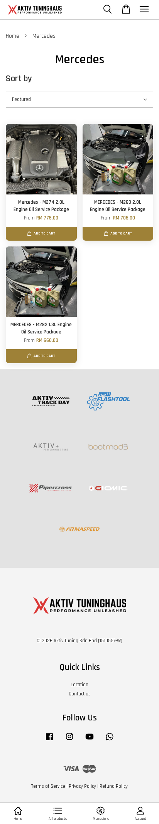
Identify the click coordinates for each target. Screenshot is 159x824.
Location (79, 685)
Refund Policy (114, 786)
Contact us (80, 694)
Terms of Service (48, 786)
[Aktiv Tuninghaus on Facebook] (49, 740)
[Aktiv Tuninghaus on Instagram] (69, 740)
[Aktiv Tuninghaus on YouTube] (89, 740)
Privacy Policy (82, 786)
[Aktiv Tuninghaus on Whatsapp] (109, 740)
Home (12, 36)
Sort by (19, 78)
